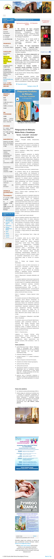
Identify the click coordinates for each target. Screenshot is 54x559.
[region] (8, 245)
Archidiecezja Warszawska (9, 220)
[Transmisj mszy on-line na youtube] (8, 25)
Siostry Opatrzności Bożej (9, 228)
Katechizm (8, 225)
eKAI (7, 231)
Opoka (7, 237)
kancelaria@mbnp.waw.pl (8, 80)
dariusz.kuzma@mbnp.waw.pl (23, 543)
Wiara (7, 233)
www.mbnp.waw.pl (25, 545)
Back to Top (48, 556)
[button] (5, 245)
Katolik (7, 235)
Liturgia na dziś (9, 223)
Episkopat (8, 218)
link (35, 407)
